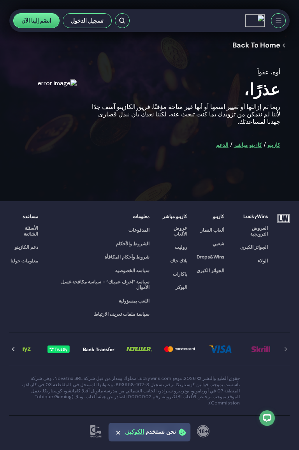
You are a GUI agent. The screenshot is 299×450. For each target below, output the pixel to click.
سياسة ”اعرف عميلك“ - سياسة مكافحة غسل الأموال (105, 284)
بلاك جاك (178, 261)
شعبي (218, 243)
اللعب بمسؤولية (134, 301)
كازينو (273, 144)
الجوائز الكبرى (254, 247)
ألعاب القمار (212, 230)
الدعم (222, 144)
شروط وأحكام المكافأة (127, 257)
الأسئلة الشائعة (31, 231)
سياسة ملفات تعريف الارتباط (122, 314)
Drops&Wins (210, 257)
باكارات (180, 274)
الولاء (263, 261)
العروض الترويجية (259, 231)
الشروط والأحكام (133, 243)
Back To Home (256, 45)
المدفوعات (139, 230)
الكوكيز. (134, 432)
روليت (181, 247)
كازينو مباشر (248, 144)
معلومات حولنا (24, 261)
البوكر (181, 287)
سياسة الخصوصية (132, 270)
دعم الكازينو (26, 247)
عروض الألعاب (180, 231)
